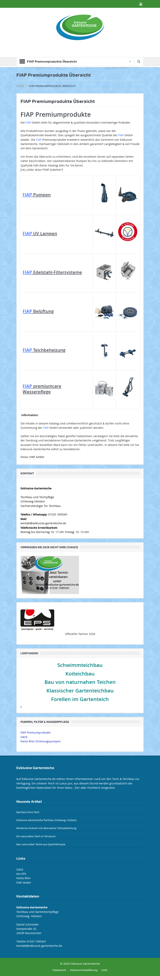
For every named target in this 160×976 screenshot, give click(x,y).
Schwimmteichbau (80, 665)
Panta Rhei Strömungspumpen (40, 741)
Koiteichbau (80, 673)
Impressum (59, 970)
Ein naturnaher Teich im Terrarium (36, 836)
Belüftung (38, 311)
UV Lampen (40, 233)
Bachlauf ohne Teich (27, 812)
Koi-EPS (21, 874)
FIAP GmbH (36, 457)
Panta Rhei (23, 878)
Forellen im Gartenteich (80, 699)
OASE (24, 737)
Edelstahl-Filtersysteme (52, 272)
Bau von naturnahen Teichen (80, 682)
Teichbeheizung (44, 350)
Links (104, 970)
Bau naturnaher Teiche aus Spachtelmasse (40, 844)
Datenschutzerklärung (83, 970)
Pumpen (37, 195)
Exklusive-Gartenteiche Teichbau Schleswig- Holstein (46, 820)
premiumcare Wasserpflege (42, 389)
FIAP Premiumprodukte (35, 732)
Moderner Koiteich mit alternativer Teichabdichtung (46, 828)
